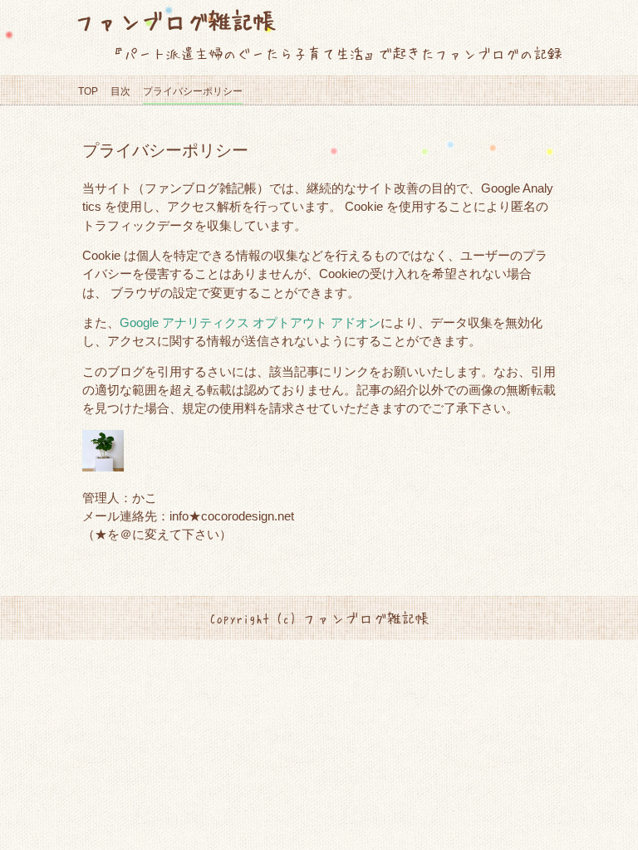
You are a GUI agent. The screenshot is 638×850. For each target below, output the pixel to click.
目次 (120, 91)
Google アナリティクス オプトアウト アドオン (250, 323)
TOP (88, 91)
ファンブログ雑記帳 (175, 20)
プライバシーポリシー (193, 91)
